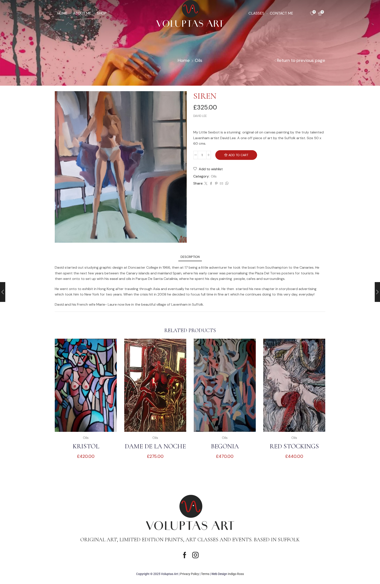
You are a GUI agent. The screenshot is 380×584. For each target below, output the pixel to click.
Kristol (86, 446)
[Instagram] (195, 555)
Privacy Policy (189, 574)
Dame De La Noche (155, 446)
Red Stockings (294, 446)
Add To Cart (238, 155)
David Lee (200, 116)
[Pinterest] (216, 184)
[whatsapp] (226, 184)
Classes (256, 13)
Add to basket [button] (88, 424)
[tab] (190, 257)
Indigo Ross (236, 574)
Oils (198, 60)
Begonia (225, 446)
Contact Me (281, 13)
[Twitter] (205, 184)
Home (62, 13)
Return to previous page (301, 60)
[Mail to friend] (221, 184)
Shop (101, 13)
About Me (82, 13)
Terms (205, 574)
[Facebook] (211, 184)
